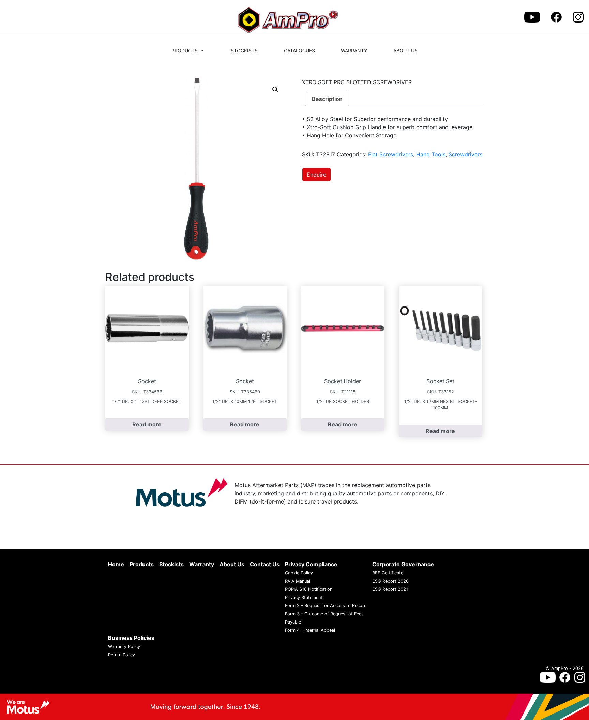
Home (116, 564)
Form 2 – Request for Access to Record (326, 605)
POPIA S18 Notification (308, 589)
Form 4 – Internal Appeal (310, 630)
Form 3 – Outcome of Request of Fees (324, 613)
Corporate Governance (403, 564)
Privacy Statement (303, 597)
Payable (293, 622)
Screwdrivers (465, 154)
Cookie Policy (299, 572)
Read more (147, 424)
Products (184, 51)
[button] (275, 90)
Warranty (354, 51)
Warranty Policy (124, 646)
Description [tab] (327, 98)
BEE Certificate (387, 572)
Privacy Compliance (311, 564)
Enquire (316, 174)
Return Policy (121, 654)
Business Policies (131, 637)
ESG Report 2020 (390, 581)
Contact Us (265, 564)
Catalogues (299, 51)
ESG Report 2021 (390, 589)
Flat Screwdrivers (390, 154)
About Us (405, 51)
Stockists (244, 51)
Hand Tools (430, 154)
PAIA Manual (297, 581)
